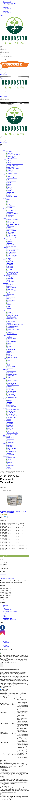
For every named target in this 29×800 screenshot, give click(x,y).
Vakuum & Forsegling (12, 272)
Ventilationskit (10, 233)
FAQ (4, 607)
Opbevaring (10, 266)
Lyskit (8, 280)
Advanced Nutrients (12, 178)
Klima (4, 218)
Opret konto (6, 642)
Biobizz (9, 182)
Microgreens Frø (11, 290)
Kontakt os (5, 605)
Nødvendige (5, 689)
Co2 (8, 221)
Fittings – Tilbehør (11, 222)
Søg (1, 46)
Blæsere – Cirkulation (12, 219)
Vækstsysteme (10, 294)
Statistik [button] (2, 776)
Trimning (9, 269)
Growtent (9, 239)
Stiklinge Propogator (12, 213)
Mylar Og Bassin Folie (13, 249)
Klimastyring (10, 226)
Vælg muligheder (5, 556)
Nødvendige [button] (3, 687)
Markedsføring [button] (3, 785)
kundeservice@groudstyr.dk (7, 578)
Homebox (9, 241)
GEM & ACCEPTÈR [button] (5, 799)
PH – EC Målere (11, 252)
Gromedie (5, 198)
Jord (8, 201)
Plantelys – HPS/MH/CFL (13, 154)
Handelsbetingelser (7, 609)
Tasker (9, 258)
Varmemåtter (10, 215)
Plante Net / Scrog (11, 246)
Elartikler (9, 151)
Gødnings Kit (10, 192)
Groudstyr (5, 247)
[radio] (14, 523)
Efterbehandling (7, 259)
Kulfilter (9, 227)
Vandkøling (10, 170)
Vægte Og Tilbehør (12, 274)
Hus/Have (5, 283)
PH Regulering (11, 253)
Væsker (9, 308)
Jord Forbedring (11, 206)
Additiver (9, 176)
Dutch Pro (9, 187)
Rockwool (10, 207)
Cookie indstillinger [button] (5, 662)
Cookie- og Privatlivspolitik (10, 611)
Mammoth (9, 243)
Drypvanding (10, 167)
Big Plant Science (11, 181)
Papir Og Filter (11, 297)
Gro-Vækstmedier (11, 287)
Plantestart (5, 209)
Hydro (4, 159)
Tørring (9, 270)
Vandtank (9, 171)
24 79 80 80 (3, 574)
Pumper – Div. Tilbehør (13, 168)
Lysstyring (10, 153)
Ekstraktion (10, 261)
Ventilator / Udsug (11, 235)
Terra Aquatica (11, 189)
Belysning (9, 286)
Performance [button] (3, 769)
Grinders (9, 301)
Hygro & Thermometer (13, 224)
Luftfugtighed (10, 229)
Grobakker (10, 289)
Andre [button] (1, 793)
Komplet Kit (10, 278)
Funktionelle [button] (3, 760)
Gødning (5, 174)
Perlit (8, 204)
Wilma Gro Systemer (12, 165)
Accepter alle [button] (13, 662)
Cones (9, 298)
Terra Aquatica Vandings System (15, 164)
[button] (4, 516)
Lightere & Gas (11, 300)
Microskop (10, 264)
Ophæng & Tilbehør (12, 158)
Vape (8, 306)
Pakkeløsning (6, 275)
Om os (4, 608)
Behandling (10, 284)
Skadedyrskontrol (11, 257)
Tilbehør (9, 195)
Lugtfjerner (10, 263)
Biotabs (9, 184)
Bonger (9, 303)
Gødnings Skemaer (12, 196)
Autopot (9, 162)
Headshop (6, 295)
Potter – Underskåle (12, 255)
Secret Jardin (10, 244)
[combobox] (7, 52)
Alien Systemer (11, 161)
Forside (2, 471)
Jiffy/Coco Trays (11, 210)
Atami (8, 179)
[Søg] (0, 54)
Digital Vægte (10, 305)
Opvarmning (10, 232)
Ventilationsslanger (12, 237)
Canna (9, 185)
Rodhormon (10, 212)
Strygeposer (10, 267)
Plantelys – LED (11, 156)
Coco (8, 199)
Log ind (5, 641)
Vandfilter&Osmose (12, 173)
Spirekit (9, 292)
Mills (8, 193)
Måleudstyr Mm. (11, 250)
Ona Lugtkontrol (11, 230)
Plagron (9, 190)
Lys (4, 150)
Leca (8, 202)
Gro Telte (5, 238)
